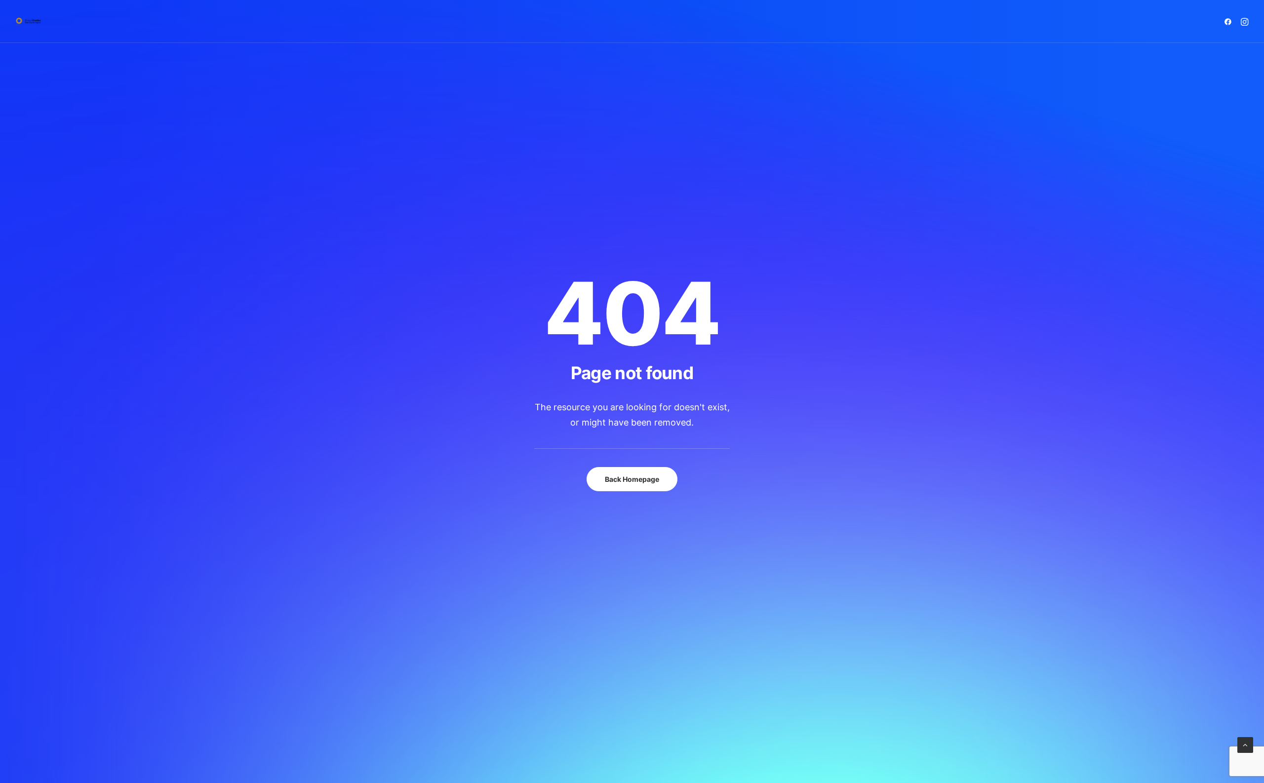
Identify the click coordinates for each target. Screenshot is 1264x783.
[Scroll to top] (1245, 744)
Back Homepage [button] (632, 479)
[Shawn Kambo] (28, 21)
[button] (1230, 21)
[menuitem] (1230, 21)
